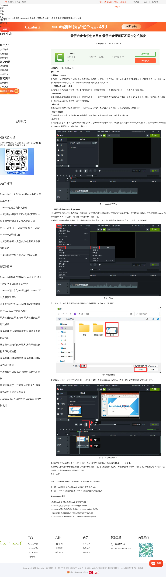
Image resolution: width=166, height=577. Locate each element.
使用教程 (4, 58)
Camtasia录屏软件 (63, 482)
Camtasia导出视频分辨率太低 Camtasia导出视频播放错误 (73, 517)
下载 (2, 14)
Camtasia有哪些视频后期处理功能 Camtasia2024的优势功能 (74, 509)
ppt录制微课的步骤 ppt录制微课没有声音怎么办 (77, 487)
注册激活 (4, 54)
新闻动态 (59, 552)
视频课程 (3, 23)
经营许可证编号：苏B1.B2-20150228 (84, 568)
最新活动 (4, 83)
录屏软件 (75, 482)
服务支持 (3, 20)
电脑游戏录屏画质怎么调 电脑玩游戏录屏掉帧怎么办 (72, 513)
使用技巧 (59, 544)
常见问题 (5, 61)
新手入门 (5, 45)
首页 (2, 8)
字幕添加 (4, 74)
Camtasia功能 (33, 548)
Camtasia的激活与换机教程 (13, 207)
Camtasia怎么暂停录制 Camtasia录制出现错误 (69, 506)
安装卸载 (4, 49)
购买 (5, 29)
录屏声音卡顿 (97, 79)
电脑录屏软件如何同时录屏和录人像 (18, 255)
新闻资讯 (5, 78)
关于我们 (86, 544)
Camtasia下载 (33, 544)
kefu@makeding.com (123, 548)
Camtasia (4, 5)
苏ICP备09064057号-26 (79, 572)
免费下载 (145, 54)
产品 (2, 11)
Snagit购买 (32, 557)
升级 (2, 17)
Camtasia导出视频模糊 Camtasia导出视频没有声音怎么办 (80, 491)
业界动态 (4, 87)
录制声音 (97, 482)
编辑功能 (4, 70)
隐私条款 (86, 548)
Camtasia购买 (33, 552)
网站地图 (86, 552)
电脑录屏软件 (86, 482)
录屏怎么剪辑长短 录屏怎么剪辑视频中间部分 (69, 502)
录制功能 (4, 66)
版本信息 (4, 91)
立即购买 (21, 121)
